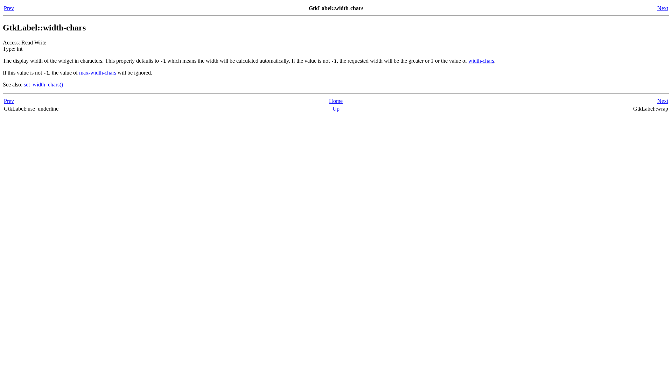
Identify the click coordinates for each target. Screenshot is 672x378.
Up (336, 109)
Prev (9, 8)
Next (662, 8)
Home (336, 101)
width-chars (481, 61)
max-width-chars (97, 73)
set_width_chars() (43, 85)
